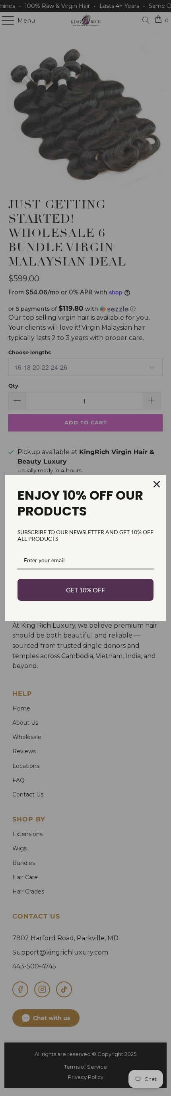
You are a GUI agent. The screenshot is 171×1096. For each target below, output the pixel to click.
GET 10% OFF (85, 590)
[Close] (156, 484)
